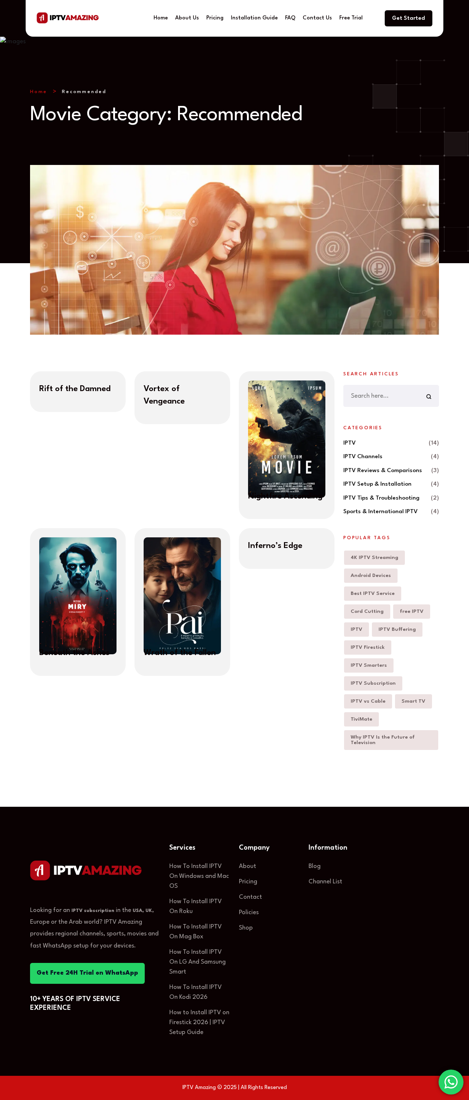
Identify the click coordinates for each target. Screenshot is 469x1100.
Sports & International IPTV (380, 512)
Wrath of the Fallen (180, 653)
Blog (315, 866)
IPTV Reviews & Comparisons (382, 471)
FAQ (290, 18)
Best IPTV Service (373, 593)
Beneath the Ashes (74, 653)
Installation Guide (254, 18)
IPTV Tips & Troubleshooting (381, 498)
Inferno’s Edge (275, 546)
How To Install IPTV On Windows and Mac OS (199, 876)
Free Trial (351, 18)
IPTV (349, 443)
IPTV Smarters (369, 665)
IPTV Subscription (373, 683)
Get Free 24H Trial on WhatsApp (87, 973)
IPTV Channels (363, 457)
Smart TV (413, 701)
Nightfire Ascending (285, 496)
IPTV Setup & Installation (377, 484)
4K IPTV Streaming (374, 557)
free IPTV (412, 611)
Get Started (408, 18)
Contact (250, 897)
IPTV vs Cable (368, 701)
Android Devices (371, 575)
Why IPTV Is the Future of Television (383, 740)
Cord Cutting (367, 611)
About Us (187, 18)
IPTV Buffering (397, 629)
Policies (249, 912)
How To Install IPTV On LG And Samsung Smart (197, 962)
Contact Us (317, 18)
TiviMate (361, 719)
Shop (246, 928)
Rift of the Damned (75, 389)
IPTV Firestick (368, 647)
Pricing (215, 18)
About (247, 866)
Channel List (325, 882)
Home (161, 18)
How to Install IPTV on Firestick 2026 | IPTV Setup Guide (199, 1022)
